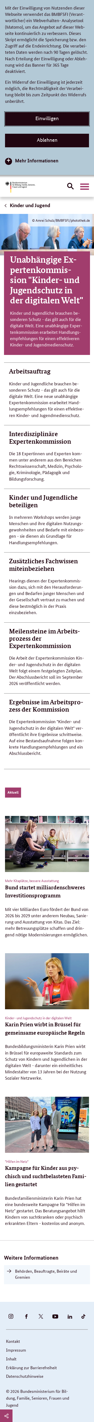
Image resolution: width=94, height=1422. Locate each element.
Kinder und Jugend (29, 205)
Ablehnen (47, 140)
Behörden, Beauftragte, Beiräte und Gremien (46, 1274)
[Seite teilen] (6, 1415)
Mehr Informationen (36, 160)
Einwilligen (47, 118)
